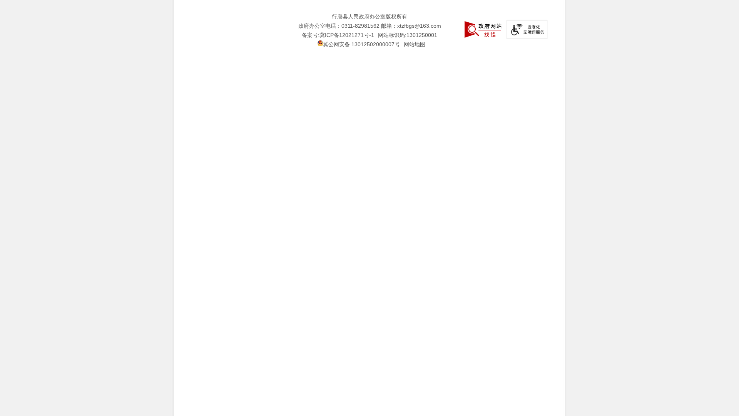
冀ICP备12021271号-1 (346, 35)
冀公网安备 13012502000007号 (361, 44)
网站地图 (414, 44)
